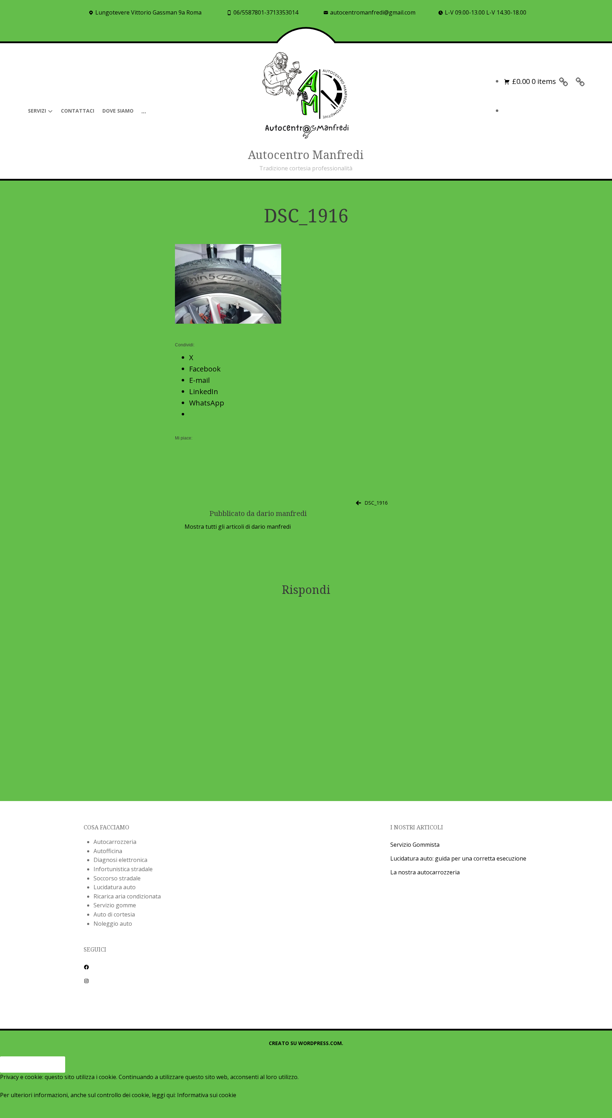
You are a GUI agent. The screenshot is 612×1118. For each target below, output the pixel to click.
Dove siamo (118, 110)
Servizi (37, 110)
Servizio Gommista (415, 845)
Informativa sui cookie (206, 1095)
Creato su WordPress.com (305, 1043)
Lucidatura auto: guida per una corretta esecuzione (458, 858)
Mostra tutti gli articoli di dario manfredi (238, 526)
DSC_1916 (376, 502)
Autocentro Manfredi (306, 154)
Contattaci (77, 110)
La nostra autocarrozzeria (425, 872)
